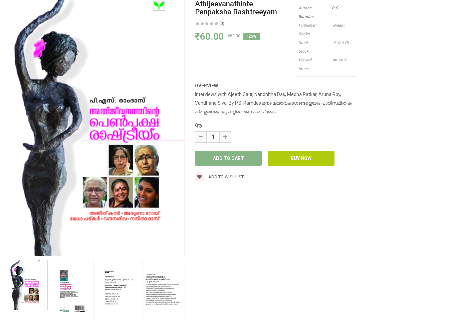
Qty (198, 125)
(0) (221, 23)
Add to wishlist (225, 176)
